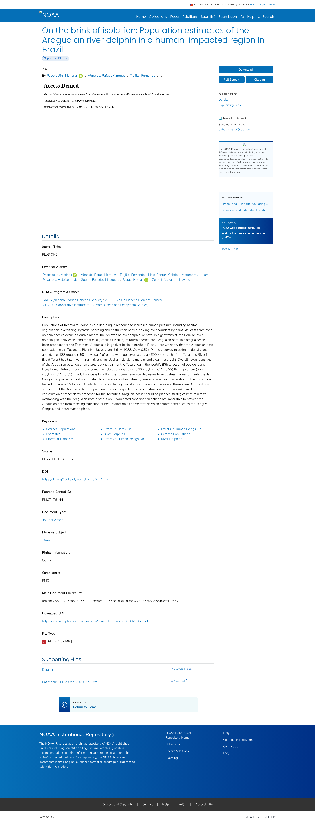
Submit (206, 16)
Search (268, 16)
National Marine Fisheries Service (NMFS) (243, 235)
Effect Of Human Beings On (181, 429)
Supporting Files (230, 105)
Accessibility (204, 804)
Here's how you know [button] (261, 4)
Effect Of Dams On (117, 429)
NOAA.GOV (252, 817)
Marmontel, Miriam (195, 275)
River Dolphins (114, 434)
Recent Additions (184, 16)
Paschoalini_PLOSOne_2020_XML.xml (70, 682)
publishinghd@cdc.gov (234, 129)
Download (179, 669)
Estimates (53, 434)
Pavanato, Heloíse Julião (60, 279)
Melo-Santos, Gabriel (163, 275)
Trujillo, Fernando (142, 75)
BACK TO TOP (231, 249)
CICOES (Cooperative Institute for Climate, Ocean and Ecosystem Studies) (95, 305)
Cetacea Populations (60, 429)
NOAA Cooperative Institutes (240, 228)
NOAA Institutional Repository (75, 734)
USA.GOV (270, 817)
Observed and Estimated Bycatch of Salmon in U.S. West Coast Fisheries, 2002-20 (245, 210)
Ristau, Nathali (132, 279)
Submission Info (231, 16)
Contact (147, 804)
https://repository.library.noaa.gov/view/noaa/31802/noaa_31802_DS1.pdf (95, 621)
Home (141, 16)
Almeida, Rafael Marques (106, 75)
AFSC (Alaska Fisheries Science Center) (133, 300)
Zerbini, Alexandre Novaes (171, 279)
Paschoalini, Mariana (62, 75)
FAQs (227, 753)
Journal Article (53, 520)
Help (250, 16)
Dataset (47, 669)
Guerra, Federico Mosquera (100, 279)
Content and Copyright (238, 740)
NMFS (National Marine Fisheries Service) (72, 300)
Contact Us (230, 746)
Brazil (47, 540)
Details (223, 99)
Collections (158, 16)
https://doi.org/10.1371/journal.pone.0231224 (75, 479)
